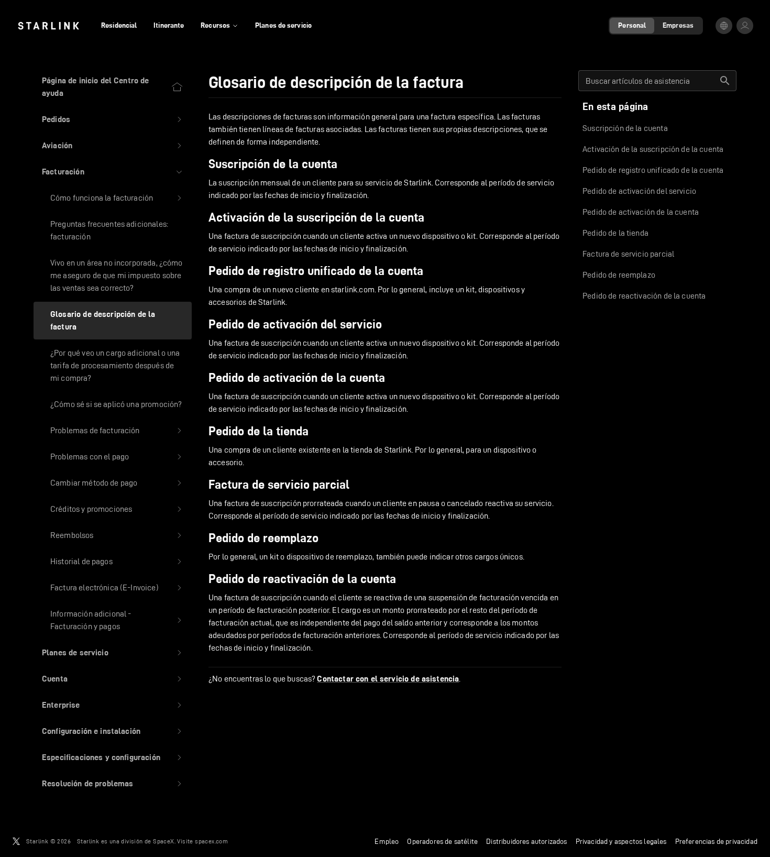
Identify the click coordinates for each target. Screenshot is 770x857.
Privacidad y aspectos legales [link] (621, 841)
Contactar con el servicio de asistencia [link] (388, 679)
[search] (724, 80)
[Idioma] (724, 25)
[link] (48, 25)
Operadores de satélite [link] (442, 841)
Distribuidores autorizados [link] (526, 841)
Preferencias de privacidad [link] (716, 841)
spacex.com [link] (211, 841)
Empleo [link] (387, 841)
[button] (113, 119)
